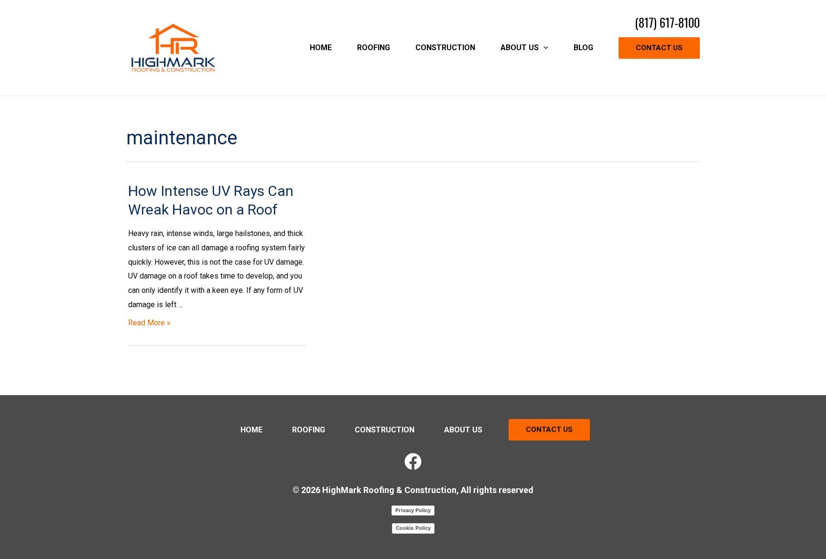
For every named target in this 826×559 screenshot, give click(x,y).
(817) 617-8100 (667, 22)
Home (251, 429)
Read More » (149, 322)
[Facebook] (413, 461)
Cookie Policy (413, 528)
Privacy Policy (413, 510)
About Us (463, 429)
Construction (384, 429)
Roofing (308, 429)
